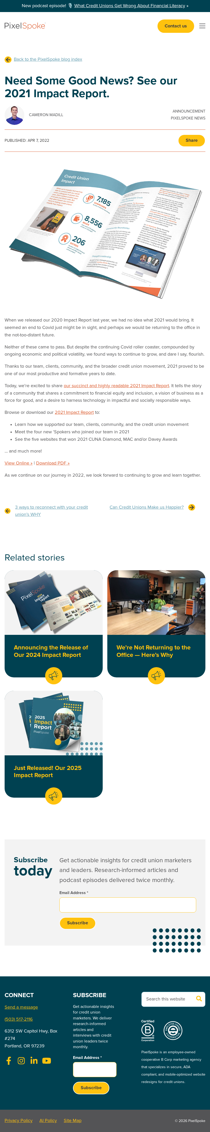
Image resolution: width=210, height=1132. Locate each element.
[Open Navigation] (202, 26)
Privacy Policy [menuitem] (19, 1121)
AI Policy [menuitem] (48, 1121)
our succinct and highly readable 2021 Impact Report (116, 386)
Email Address (73, 892)
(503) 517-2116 (19, 1019)
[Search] (199, 999)
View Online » (19, 463)
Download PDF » (53, 463)
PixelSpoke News (188, 118)
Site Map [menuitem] (72, 1121)
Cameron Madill (46, 115)
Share (192, 140)
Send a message (21, 1007)
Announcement (189, 111)
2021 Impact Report (74, 412)
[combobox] (173, 999)
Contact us (176, 26)
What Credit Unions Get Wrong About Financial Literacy (129, 6)
